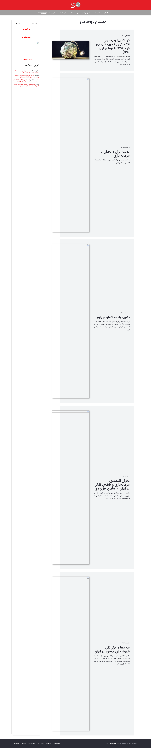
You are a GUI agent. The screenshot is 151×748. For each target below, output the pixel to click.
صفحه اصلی (56, 743)
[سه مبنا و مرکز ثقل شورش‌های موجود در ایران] (70, 654)
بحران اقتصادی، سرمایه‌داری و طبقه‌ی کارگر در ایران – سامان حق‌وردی (112, 484)
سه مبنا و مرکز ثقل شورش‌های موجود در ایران (112, 649)
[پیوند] (75, 5)
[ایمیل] (39, 12)
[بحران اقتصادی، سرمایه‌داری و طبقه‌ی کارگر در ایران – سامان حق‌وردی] (70, 487)
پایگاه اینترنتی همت (114, 743)
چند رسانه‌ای (31, 743)
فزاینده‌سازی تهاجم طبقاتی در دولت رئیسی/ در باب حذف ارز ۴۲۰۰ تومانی (26, 81)
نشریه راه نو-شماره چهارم (113, 317)
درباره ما (24, 743)
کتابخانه (48, 743)
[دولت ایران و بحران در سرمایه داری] (70, 155)
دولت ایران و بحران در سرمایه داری (115, 153)
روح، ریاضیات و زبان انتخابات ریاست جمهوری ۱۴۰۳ (26, 72)
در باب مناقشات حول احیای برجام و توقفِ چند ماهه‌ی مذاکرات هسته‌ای (26, 76)
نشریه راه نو (40, 743)
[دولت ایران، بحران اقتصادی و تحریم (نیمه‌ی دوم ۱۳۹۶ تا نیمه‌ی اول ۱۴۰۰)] (70, 50)
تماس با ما (16, 743)
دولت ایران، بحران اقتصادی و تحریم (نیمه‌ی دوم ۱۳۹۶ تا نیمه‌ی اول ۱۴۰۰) (113, 46)
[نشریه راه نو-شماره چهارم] (70, 321)
